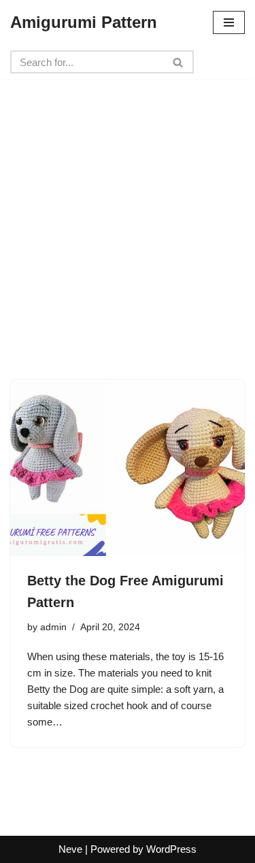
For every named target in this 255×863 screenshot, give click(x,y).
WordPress (171, 849)
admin (53, 627)
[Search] (178, 62)
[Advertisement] (127, 206)
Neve (70, 849)
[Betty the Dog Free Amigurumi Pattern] (127, 468)
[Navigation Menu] (229, 22)
